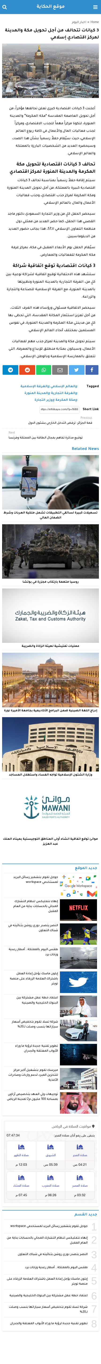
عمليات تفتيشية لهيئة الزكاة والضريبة (50, 646)
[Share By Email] (60, 370)
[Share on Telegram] (10, 370)
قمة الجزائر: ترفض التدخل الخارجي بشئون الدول (60, 421)
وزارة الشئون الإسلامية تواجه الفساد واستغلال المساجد (50, 775)
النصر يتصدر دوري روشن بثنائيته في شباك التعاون (53, 1254)
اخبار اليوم (79, 22)
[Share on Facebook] (92, 370)
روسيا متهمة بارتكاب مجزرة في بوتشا (51, 582)
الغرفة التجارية (63, 393)
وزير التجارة (43, 400)
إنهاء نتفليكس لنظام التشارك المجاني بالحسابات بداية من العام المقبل (35, 906)
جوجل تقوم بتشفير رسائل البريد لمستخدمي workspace (49, 1226)
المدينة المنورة (36, 393)
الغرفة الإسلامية (33, 386)
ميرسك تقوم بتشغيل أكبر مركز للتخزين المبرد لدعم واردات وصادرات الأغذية (33, 1075)
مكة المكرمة (65, 400)
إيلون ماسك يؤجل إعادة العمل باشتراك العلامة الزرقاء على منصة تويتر (34, 979)
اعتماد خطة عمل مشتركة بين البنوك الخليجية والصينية (48, 1295)
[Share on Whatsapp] (43, 370)
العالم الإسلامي (62, 386)
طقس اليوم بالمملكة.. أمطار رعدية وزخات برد (56, 1267)
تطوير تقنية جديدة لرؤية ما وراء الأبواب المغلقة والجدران (49, 1323)
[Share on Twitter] (76, 370)
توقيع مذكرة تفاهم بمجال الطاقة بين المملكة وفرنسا (46, 435)
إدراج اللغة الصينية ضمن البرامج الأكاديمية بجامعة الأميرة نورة (50, 710)
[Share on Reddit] (27, 370)
